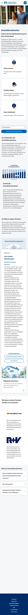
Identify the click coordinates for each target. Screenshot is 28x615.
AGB (14, 607)
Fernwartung (14, 611)
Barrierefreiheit (14, 609)
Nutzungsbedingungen (14, 603)
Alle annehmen (14, 360)
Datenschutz (14, 601)
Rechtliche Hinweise (14, 605)
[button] (14, 476)
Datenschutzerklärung (10, 262)
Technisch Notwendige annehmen (14, 356)
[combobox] (14, 127)
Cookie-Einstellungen (14, 353)
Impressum (14, 599)
